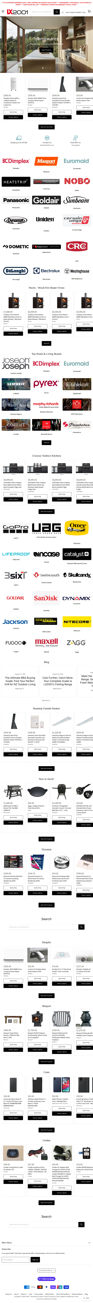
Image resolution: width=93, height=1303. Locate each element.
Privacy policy (38, 1294)
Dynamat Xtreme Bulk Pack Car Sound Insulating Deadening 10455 (13, 878)
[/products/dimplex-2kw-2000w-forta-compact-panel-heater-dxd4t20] (37, 84)
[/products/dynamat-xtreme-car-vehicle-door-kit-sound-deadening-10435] (37, 862)
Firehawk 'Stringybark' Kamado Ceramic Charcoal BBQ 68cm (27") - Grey (61, 808)
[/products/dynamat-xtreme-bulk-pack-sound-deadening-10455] (13, 862)
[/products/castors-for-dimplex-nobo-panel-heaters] (37, 955)
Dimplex (6, 107)
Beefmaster (7, 813)
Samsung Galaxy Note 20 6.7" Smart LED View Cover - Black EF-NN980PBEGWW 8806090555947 (13, 1102)
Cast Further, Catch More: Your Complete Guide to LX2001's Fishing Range (57, 681)
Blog (86, 1294)
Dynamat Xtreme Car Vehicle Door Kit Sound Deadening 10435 (36, 878)
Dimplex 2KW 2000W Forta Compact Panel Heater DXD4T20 (37, 100)
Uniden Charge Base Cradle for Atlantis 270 (13, 1168)
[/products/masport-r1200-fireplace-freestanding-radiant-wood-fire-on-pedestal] (37, 1018)
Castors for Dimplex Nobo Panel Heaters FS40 (37, 970)
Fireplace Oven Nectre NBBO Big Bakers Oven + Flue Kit (60, 317)
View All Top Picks (47, 127)
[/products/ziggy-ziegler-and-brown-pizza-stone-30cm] (37, 791)
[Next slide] (86, 44)
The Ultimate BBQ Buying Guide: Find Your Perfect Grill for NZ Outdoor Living (20, 681)
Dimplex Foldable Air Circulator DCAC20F (83, 970)
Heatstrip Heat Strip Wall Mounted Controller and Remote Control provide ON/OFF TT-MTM (36, 738)
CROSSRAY (7, 489)
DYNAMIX (79, 815)
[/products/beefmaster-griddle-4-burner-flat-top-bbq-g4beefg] (13, 791)
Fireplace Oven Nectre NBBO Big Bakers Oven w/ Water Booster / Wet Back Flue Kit (13, 318)
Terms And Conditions (63, 1294)
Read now (19, 688)
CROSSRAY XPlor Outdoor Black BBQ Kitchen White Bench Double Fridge (61, 484)
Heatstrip (54, 107)
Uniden (6, 1172)
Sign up (35, 1259)
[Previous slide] (6, 44)
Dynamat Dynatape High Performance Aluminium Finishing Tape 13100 (60, 878)
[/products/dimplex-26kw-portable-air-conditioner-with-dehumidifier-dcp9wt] (13, 84)
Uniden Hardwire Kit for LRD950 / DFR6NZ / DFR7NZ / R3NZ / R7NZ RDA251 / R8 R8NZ (37, 1170)
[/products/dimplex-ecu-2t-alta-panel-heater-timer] (62, 955)
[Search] (57, 11)
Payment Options (77, 1294)
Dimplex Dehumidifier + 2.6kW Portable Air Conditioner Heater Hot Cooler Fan (12, 101)
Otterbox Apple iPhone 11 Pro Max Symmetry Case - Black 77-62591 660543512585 (37, 1102)
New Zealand (45, 1270)
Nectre (5, 324)
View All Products (46, 511)
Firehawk (54, 813)
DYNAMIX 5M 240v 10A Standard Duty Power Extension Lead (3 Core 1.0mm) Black (84, 809)
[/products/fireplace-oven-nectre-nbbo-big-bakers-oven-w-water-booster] (37, 300)
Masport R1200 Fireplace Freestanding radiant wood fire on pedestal (37, 1035)
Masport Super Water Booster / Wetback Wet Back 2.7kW (11, 1035)
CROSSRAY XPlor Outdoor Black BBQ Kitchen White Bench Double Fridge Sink (13, 484)
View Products (47, 50)
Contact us (8, 1294)
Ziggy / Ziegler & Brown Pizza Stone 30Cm (36, 807)
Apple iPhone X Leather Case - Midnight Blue (60, 1100)
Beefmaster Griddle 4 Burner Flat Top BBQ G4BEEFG (11, 808)
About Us (23, 1294)
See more (45, 700)
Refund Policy (49, 1294)
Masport (6, 1040)
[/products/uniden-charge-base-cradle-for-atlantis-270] (13, 1153)
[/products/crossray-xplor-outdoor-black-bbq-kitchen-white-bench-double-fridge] (62, 468)
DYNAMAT (6, 883)
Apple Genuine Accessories (60, 1103)
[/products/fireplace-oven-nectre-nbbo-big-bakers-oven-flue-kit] (62, 300)
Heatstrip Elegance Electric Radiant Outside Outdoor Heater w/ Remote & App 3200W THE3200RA (61, 738)
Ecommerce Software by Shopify (47, 1299)
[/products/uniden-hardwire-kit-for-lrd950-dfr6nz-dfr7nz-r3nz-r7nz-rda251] (37, 1153)
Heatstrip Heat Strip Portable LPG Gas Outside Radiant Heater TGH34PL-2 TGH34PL (61, 101)
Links (30, 1294)
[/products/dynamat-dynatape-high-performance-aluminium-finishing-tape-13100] (62, 862)
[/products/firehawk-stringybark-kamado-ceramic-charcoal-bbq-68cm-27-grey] (62, 791)
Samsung (6, 1108)
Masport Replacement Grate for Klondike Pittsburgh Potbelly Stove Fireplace (61, 1036)
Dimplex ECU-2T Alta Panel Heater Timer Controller (61, 970)
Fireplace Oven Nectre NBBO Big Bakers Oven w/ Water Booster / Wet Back (37, 317)
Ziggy (29, 810)
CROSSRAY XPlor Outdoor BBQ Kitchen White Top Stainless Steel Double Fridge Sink (37, 486)
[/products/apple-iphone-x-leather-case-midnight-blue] (62, 1085)
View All (46, 343)
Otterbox (30, 1108)
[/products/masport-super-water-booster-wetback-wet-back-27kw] (13, 1018)
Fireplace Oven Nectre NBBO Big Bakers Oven (84, 316)
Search (16, 1294)
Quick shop (13, 112)
